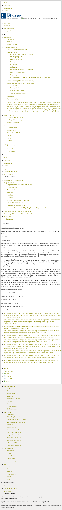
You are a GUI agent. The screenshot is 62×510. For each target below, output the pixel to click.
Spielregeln (13, 62)
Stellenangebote (12, 409)
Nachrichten (11, 458)
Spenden (10, 471)
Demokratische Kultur (14, 430)
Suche (6, 11)
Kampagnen (10, 39)
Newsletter (7, 23)
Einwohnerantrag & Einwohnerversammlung (20, 81)
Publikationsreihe (12, 99)
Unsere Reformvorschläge (18, 72)
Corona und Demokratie (14, 445)
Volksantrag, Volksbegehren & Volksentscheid (21, 83)
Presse (6, 144)
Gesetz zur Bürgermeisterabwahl (17, 50)
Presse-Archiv (11, 146)
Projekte (9, 453)
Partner (9, 404)
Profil (8, 388)
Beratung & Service (10, 115)
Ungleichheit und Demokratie (16, 435)
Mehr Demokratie (9, 386)
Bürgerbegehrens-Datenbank (19, 75)
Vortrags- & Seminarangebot (16, 120)
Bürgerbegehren (12, 52)
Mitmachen (7, 37)
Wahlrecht (10, 425)
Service (6, 464)
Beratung (10, 396)
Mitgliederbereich (12, 44)
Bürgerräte (10, 96)
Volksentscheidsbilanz (17, 90)
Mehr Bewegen (8, 449)
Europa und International (15, 432)
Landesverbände (12, 406)
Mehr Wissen (8, 412)
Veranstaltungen (12, 461)
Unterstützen (11, 456)
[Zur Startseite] (11, 18)
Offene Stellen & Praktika (14, 133)
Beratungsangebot (16, 57)
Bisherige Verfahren (16, 88)
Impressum (7, 5)
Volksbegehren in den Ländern (16, 419)
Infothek (9, 476)
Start (5, 169)
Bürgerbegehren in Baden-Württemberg (22, 54)
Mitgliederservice (12, 393)
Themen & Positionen (10, 48)
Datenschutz (8, 8)
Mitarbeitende (11, 130)
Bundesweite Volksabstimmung (16, 422)
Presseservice (11, 148)
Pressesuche (11, 151)
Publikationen (11, 469)
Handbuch (13, 64)
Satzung (9, 141)
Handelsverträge (12, 443)
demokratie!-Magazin (13, 399)
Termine (9, 42)
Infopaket (7, 26)
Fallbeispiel (13, 67)
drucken (6, 368)
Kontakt (6, 3)
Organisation (11, 391)
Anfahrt (9, 135)
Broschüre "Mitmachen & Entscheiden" (22, 70)
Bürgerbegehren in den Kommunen (18, 417)
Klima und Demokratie (14, 437)
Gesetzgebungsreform (14, 440)
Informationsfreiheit (13, 427)
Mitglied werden (9, 28)
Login (8, 479)
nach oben (7, 366)
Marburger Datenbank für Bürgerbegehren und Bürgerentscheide (30, 77)
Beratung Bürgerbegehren (15, 117)
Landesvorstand (12, 128)
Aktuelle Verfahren (16, 59)
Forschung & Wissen (13, 122)
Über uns (7, 126)
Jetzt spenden (8, 31)
